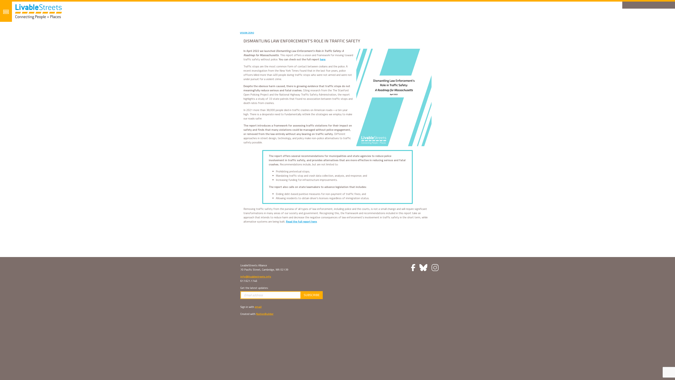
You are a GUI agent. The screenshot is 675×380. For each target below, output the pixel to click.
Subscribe (312, 295)
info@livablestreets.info (255, 276)
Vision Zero (247, 32)
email (258, 307)
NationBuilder (265, 314)
